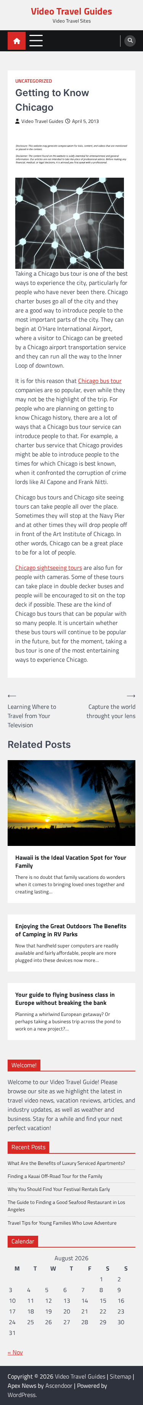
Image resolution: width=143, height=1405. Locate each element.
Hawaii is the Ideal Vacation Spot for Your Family (70, 862)
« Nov (15, 1352)
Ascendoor (58, 1385)
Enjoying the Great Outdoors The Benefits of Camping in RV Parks (71, 930)
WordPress (21, 1394)
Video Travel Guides (71, 11)
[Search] (130, 41)
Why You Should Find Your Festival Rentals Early (59, 1189)
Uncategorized (33, 81)
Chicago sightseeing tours (48, 567)
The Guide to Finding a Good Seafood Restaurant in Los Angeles (66, 1205)
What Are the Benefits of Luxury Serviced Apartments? (66, 1163)
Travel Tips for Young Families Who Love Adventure (62, 1223)
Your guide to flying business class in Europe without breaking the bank (65, 999)
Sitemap (120, 1376)
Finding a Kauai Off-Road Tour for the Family (55, 1176)
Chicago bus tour (100, 380)
